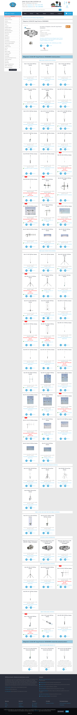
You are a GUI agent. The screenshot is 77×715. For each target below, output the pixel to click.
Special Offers (13, 16)
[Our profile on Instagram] (64, 3)
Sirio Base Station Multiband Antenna (47, 464)
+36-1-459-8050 (39, 6)
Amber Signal (7, 54)
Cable (6, 24)
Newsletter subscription (12, 69)
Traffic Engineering (8, 59)
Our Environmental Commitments (65, 703)
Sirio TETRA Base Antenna (47, 611)
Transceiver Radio (8, 17)
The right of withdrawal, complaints (48, 686)
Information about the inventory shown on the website (52, 688)
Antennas (6, 21)
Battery (6, 49)
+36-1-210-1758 (39, 4)
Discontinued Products (8, 67)
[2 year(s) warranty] (68, 25)
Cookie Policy (36, 710)
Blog (37, 13)
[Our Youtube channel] (66, 2)
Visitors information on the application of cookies (16, 691)
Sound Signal (7, 56)
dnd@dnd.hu (30, 6)
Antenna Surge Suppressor (47, 537)
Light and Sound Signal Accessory (10, 57)
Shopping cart (21, 706)
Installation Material (8, 27)
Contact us (60, 13)
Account (20, 704)
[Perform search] (60, 10)
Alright (67, 711)
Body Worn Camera (8, 32)
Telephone (6, 35)
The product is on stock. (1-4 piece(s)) (30, 168)
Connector (6, 25)
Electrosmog (7, 33)
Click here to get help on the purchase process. (50, 682)
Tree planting (62, 704)
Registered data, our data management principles (16, 687)
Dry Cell (6, 48)
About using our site (11, 689)
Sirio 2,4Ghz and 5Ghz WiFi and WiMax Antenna (47, 512)
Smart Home (7, 62)
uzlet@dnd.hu (29, 4)
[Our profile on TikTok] (66, 3)
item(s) (69, 13)
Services (31, 13)
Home (25, 13)
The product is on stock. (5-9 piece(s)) (30, 103)
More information (60, 711)
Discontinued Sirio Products (47, 645)
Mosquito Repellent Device (9, 64)
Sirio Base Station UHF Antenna (47, 60)
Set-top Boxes (7, 40)
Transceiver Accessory (8, 19)
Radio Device (7, 38)
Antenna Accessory (8, 22)
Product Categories (10, 13)
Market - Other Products (9, 65)
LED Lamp (6, 60)
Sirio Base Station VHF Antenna (47, 250)
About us (52, 13)
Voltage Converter (8, 46)
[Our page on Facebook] (64, 2)
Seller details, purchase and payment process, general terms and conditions (55, 684)
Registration (21, 703)
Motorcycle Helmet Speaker (9, 43)
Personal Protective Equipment (10, 41)
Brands (44, 13)
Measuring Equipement (9, 30)
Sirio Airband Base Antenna (47, 563)
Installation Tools (8, 29)
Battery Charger (7, 51)
